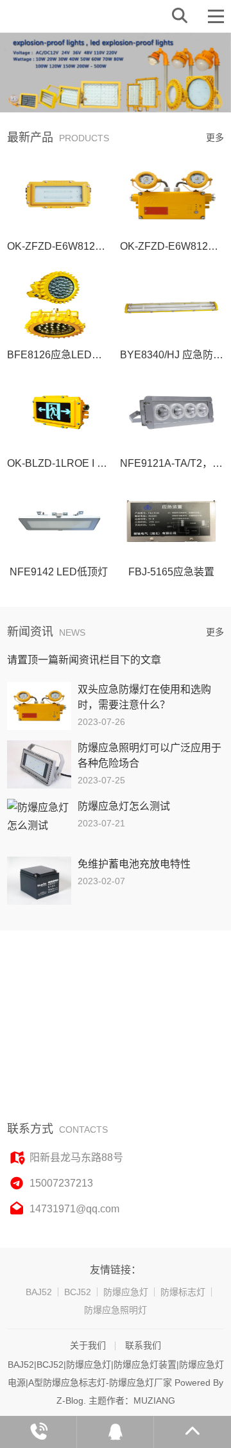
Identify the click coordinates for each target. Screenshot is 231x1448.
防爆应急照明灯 (115, 1310)
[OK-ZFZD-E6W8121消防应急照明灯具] (58, 195)
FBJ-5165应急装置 (171, 571)
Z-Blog (69, 1400)
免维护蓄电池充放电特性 (134, 864)
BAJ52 (39, 1292)
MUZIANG (154, 1400)
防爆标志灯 (182, 1292)
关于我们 (88, 1345)
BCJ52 (77, 1292)
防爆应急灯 (125, 1292)
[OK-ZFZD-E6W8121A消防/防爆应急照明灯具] (171, 195)
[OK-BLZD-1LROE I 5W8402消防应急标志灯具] (58, 412)
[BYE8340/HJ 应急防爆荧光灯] (171, 304)
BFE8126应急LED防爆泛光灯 (75, 354)
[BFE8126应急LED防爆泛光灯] (58, 304)
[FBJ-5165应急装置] (171, 521)
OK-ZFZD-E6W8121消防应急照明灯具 (95, 246)
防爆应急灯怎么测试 (124, 806)
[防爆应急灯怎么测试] (39, 823)
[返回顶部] (192, 1432)
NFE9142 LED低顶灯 (59, 571)
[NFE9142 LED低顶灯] (58, 521)
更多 (215, 137)
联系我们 (143, 1345)
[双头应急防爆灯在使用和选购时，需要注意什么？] (39, 706)
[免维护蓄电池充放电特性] (39, 881)
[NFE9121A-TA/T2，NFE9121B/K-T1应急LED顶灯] (171, 412)
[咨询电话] (38, 1432)
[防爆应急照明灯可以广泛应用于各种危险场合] (39, 764)
